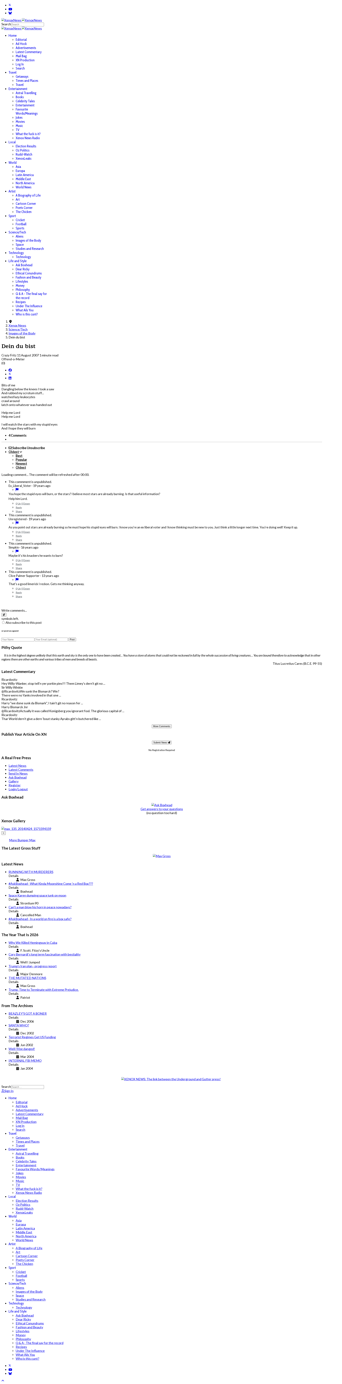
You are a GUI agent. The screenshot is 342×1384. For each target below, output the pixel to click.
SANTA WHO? (19, 1025)
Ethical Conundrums (29, 273)
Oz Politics (22, 150)
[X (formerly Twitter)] (10, 374)
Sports (20, 228)
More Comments (161, 726)
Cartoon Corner (26, 204)
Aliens (19, 236)
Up (19, 503)
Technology (16, 253)
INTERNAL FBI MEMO (25, 1061)
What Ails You (24, 310)
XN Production (25, 60)
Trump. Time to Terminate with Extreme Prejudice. (44, 990)
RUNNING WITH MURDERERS (31, 872)
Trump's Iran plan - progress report (33, 966)
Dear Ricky (22, 269)
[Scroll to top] (2, 1381)
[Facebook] (10, 370)
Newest (21, 463)
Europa (20, 171)
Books (20, 97)
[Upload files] (3, 615)
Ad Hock (21, 44)
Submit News (160, 742)
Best (19, 456)
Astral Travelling (26, 93)
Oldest (21, 467)
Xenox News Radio (28, 138)
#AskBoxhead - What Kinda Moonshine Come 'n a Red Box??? (51, 884)
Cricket (20, 220)
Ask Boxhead (24, 265)
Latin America (25, 175)
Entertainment (18, 89)
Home (13, 36)
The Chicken (24, 212)
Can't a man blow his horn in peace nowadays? (40, 907)
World (13, 163)
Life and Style (18, 261)
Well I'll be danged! (22, 1049)
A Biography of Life (28, 195)
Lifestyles (22, 281)
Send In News (18, 773)
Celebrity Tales (25, 101)
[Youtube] (10, 9)
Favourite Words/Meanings (27, 111)
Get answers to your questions (162, 809)
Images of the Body (28, 240)
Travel (12, 72)
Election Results (26, 146)
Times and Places (27, 81)
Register (15, 785)
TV (17, 130)
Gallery (14, 781)
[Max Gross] (162, 856)
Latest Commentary (29, 52)
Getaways (22, 76)
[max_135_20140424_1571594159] (26, 829)
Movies (20, 122)
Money (20, 286)
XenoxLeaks (23, 158)
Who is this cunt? (27, 314)
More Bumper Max (22, 840)
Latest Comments (21, 769)
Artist (12, 191)
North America (25, 183)
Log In (20, 64)
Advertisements (26, 48)
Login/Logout (18, 789)
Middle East (23, 179)
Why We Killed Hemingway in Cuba (33, 943)
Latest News (17, 766)
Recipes (21, 302)
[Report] (17, 490)
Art (18, 199)
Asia (18, 167)
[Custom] (10, 13)
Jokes (19, 117)
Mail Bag (21, 56)
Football (21, 224)
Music (19, 126)
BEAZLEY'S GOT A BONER (28, 1013)
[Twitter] (10, 5)
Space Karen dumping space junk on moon (37, 895)
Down (26, 503)
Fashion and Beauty (28, 277)
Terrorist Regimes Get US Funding (32, 1037)
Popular (21, 460)
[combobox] (27, 24)
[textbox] (161, 603)
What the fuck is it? (28, 134)
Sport (12, 216)
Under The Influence (29, 306)
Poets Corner (24, 208)
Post (72, 639)
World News (23, 187)
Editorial (21, 40)
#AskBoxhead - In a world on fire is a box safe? (40, 919)
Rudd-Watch (24, 154)
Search (6, 24)
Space (20, 245)
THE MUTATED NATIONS (27, 978)
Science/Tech (17, 232)
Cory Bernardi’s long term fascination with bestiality (45, 954)
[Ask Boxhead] (161, 805)
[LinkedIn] (10, 378)
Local (12, 142)
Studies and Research (30, 249)
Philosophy (23, 290)
